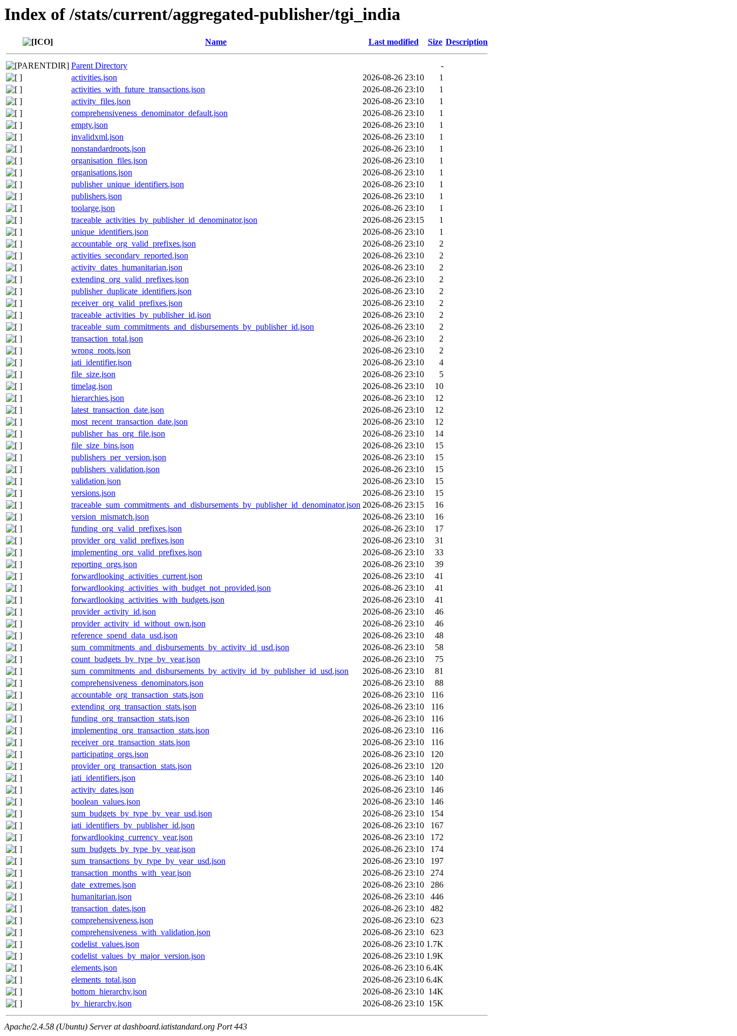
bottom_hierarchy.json (109, 991)
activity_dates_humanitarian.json (126, 267)
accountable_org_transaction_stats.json (137, 694)
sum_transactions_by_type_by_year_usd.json (148, 860)
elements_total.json (103, 979)
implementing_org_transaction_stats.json (140, 730)
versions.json (93, 492)
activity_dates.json (102, 789)
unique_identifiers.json (109, 231)
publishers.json (96, 196)
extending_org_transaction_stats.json (133, 706)
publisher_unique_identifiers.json (127, 184)
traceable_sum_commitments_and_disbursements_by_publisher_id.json (192, 326)
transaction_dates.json (108, 908)
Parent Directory (99, 65)
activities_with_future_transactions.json (138, 89)
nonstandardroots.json (108, 148)
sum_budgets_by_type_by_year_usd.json (141, 813)
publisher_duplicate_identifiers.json (131, 291)
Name (216, 41)
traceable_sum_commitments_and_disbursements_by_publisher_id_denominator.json (215, 504)
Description (467, 41)
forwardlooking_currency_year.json (132, 837)
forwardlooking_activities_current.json (136, 576)
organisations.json (101, 172)
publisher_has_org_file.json (118, 433)
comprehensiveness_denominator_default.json (149, 113)
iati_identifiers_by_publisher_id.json (133, 825)
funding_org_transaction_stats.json (130, 718)
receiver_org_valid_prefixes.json (126, 303)
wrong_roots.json (101, 350)
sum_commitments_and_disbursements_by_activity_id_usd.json (180, 647)
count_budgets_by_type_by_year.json (135, 659)
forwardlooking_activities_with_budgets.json (147, 599)
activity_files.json (101, 101)
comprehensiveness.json (112, 920)
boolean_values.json (105, 801)
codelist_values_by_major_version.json (138, 955)
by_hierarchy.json (101, 1003)
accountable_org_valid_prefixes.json (133, 243)
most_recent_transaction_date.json (129, 421)
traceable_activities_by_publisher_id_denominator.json (164, 219)
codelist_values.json (105, 944)
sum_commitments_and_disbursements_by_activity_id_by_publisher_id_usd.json (210, 671)
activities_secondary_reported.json (129, 255)
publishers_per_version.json (118, 457)
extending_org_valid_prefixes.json (130, 279)
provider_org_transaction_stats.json (131, 766)
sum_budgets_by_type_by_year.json (133, 849)
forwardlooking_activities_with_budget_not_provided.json (171, 587)
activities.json (94, 77)
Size (435, 41)
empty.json (89, 125)
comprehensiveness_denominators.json (137, 682)
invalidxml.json (97, 136)
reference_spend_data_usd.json (124, 635)
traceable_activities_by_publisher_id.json (141, 314)
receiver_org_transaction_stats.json (130, 742)
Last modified (393, 41)
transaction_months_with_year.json (131, 872)
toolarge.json (93, 208)
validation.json (96, 481)
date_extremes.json (103, 884)
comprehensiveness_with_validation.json (140, 932)
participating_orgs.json (109, 754)
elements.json (94, 967)
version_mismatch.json (110, 516)
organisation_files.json (109, 160)
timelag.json (91, 386)
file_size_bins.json (102, 445)
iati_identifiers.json (103, 777)
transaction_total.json (107, 338)
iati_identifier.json (101, 362)
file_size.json (93, 374)
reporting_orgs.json (104, 564)
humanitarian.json (101, 896)
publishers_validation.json (115, 469)
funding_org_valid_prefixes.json (126, 528)
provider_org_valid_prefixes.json (127, 540)
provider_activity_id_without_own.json (138, 623)
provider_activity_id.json (113, 611)
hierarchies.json (97, 398)
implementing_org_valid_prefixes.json (136, 552)
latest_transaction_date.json (117, 409)
